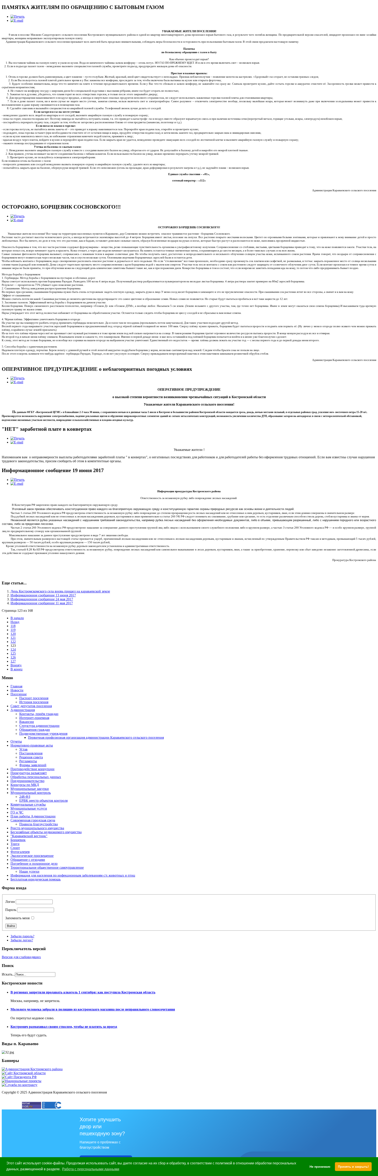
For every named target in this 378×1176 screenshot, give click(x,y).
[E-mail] (16, 20)
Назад (14, 622)
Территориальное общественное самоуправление (47, 867)
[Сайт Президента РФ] (19, 1077)
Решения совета (31, 757)
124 (13, 649)
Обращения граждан (34, 729)
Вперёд (15, 665)
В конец (16, 669)
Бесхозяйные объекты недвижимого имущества (46, 832)
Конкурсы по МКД (24, 785)
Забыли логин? (21, 940)
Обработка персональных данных (35, 777)
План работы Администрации (33, 816)
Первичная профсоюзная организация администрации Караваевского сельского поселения (96, 737)
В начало (17, 618)
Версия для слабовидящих (21, 957)
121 (13, 638)
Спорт (15, 848)
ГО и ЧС (16, 812)
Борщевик (18, 840)
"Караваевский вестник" (28, 836)
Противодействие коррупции (32, 769)
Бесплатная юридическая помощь (35, 879)
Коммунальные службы (28, 804)
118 (13, 626)
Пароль (10, 910)
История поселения (33, 702)
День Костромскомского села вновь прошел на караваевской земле (60, 591)
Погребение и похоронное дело (34, 863)
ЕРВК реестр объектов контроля (43, 800)
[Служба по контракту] (19, 1085)
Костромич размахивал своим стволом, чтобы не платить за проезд (63, 1026)
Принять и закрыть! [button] (353, 1166)
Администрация (22, 710)
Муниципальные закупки (29, 789)
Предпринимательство (27, 781)
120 (13, 634)
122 (13, 641)
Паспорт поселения (33, 698)
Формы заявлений (32, 765)
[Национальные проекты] (21, 1081)
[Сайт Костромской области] (24, 1073)
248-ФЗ (24, 796)
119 (13, 630)
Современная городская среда (32, 820)
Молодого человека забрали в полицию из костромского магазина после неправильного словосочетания (92, 1009)
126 (13, 657)
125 (13, 653)
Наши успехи (29, 871)
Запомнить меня (17, 918)
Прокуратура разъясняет (28, 773)
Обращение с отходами (27, 859)
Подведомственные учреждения (43, 733)
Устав (23, 749)
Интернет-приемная (34, 718)
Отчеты (16, 741)
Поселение (18, 694)
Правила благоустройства (38, 824)
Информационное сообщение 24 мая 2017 (41, 599)
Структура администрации (39, 726)
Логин (10, 902)
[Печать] (17, 16)
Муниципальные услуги (28, 808)
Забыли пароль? (22, 936)
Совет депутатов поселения (31, 706)
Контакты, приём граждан (38, 714)
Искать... (8, 974)
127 (13, 661)
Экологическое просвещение (32, 856)
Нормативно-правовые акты (31, 745)
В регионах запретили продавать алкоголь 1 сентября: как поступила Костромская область (82, 992)
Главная (16, 686)
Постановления (30, 753)
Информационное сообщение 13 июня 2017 (43, 595)
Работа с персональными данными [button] (90, 1169)
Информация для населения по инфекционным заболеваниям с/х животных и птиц (72, 875)
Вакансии (26, 722)
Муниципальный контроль (30, 793)
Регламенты (28, 761)
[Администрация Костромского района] (32, 1069)
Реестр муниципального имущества (37, 828)
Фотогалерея (20, 852)
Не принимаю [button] (320, 1166)
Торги (14, 844)
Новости (16, 690)
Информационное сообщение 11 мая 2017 (41, 603)
